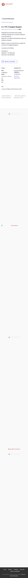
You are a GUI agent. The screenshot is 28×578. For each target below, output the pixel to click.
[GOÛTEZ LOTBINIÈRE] (7, 4)
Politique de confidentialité (15, 571)
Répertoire (10, 569)
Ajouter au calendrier (10, 61)
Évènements (16, 569)
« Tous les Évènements (7, 19)
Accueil (5, 569)
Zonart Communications (14, 575)
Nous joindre (22, 569)
